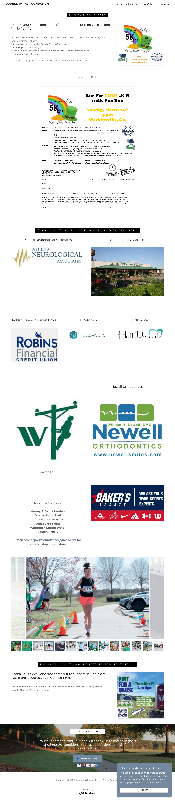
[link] (27, 4)
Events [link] (148, 4)
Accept (144, 790)
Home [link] (118, 4)
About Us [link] (132, 4)
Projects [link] (163, 4)
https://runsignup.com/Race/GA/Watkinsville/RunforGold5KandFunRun (50, 60)
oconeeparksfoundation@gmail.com (50, 540)
